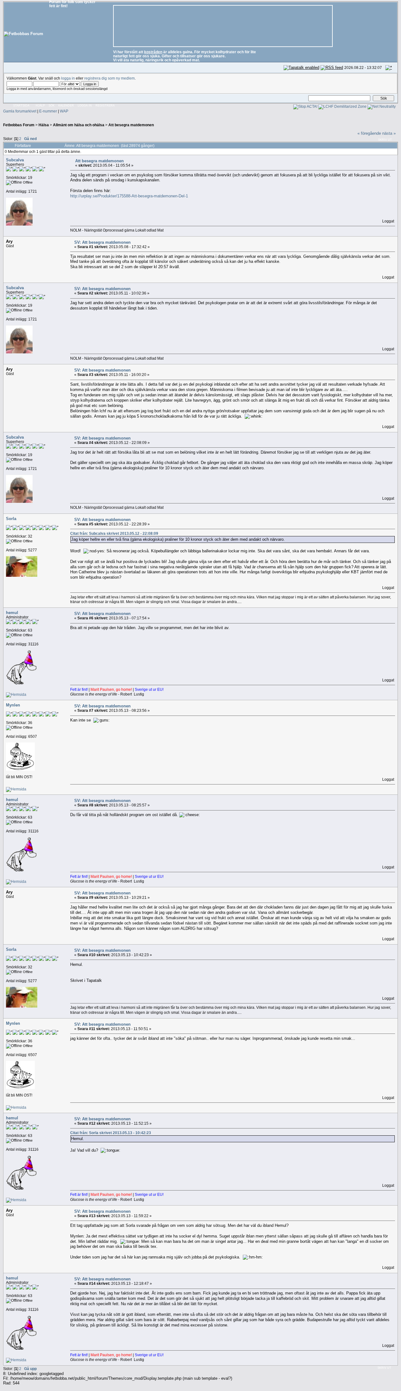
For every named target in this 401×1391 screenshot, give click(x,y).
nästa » (389, 133)
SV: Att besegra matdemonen (102, 242)
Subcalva (15, 160)
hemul (12, 612)
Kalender (66, 105)
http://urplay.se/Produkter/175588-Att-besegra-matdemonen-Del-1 (129, 196)
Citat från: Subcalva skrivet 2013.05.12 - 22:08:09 (114, 533)
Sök (52, 105)
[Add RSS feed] (331, 67)
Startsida (21, 105)
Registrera (105, 105)
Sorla (11, 518)
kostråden (153, 52)
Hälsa (44, 125)
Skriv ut (385, 139)
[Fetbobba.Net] (16, 694)
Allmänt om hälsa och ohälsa (78, 125)
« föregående (369, 133)
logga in (68, 78)
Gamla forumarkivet (19, 111)
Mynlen (13, 705)
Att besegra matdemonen (131, 125)
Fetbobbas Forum (18, 125)
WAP (64, 111)
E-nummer (48, 111)
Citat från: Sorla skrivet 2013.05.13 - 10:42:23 (110, 1133)
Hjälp (40, 105)
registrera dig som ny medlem (109, 78)
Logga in (85, 105)
